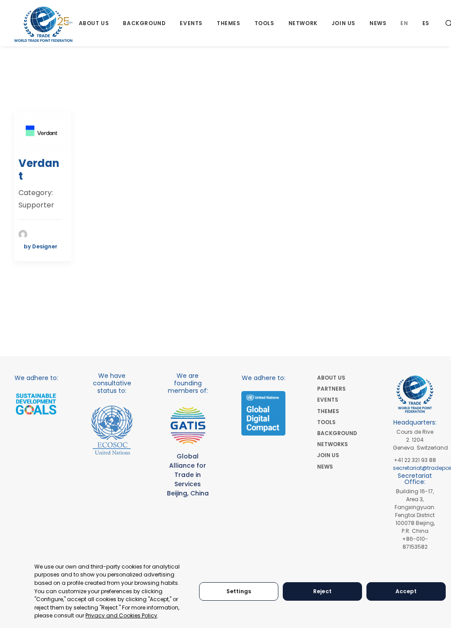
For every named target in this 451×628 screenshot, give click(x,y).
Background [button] (144, 23)
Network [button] (303, 23)
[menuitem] (94, 23)
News (378, 23)
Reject (322, 591)
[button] (42, 131)
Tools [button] (264, 23)
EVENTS (327, 399)
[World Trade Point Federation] (43, 24)
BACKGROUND (337, 433)
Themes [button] (228, 23)
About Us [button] (94, 23)
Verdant (38, 169)
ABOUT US (331, 377)
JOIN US (328, 455)
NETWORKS (332, 444)
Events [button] (191, 23)
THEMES (328, 411)
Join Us (343, 23)
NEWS (325, 466)
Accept (406, 591)
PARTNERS (331, 388)
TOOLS (326, 422)
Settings (238, 591)
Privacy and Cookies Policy (121, 615)
